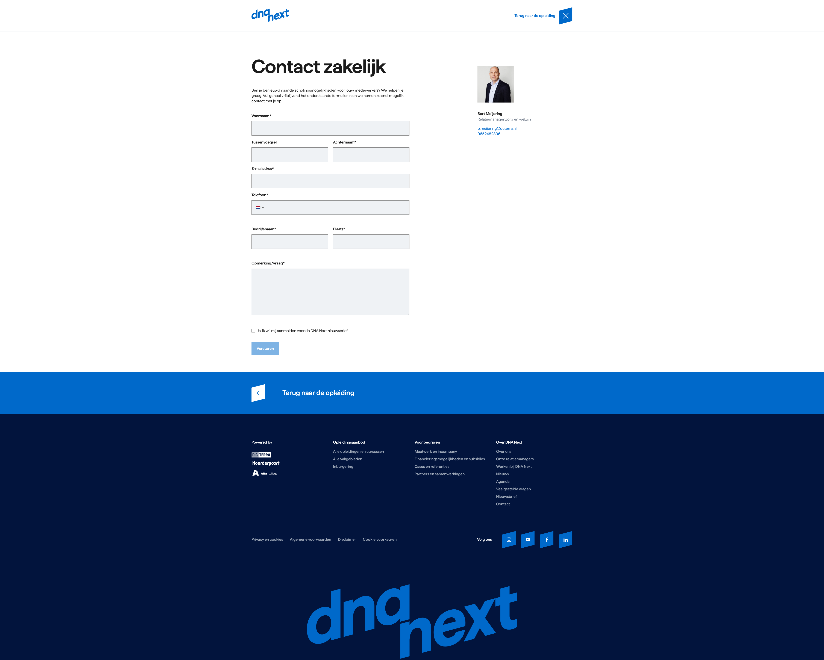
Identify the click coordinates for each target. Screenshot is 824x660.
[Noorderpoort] (265, 465)
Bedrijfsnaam (262, 229)
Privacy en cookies (267, 540)
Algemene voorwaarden (310, 540)
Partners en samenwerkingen (440, 474)
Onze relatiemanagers (515, 459)
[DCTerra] (261, 456)
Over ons (503, 452)
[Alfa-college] (264, 475)
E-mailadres (261, 169)
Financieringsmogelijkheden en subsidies (450, 459)
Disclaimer (347, 540)
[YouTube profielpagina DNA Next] (528, 540)
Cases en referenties (432, 467)
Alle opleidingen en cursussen (358, 452)
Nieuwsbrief (506, 497)
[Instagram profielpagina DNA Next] (509, 540)
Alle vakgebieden (347, 459)
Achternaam (343, 142)
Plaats (338, 229)
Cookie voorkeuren (380, 539)
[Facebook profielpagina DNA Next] (547, 540)
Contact (503, 504)
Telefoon (258, 195)
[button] (259, 207)
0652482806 (488, 134)
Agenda (503, 482)
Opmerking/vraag (267, 263)
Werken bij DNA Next (514, 467)
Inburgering (343, 467)
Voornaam (260, 116)
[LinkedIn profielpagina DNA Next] (566, 540)
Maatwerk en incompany (436, 452)
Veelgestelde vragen (513, 489)
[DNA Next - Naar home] (270, 16)
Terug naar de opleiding (318, 393)
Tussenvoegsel (264, 142)
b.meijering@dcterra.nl (497, 129)
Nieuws (502, 474)
